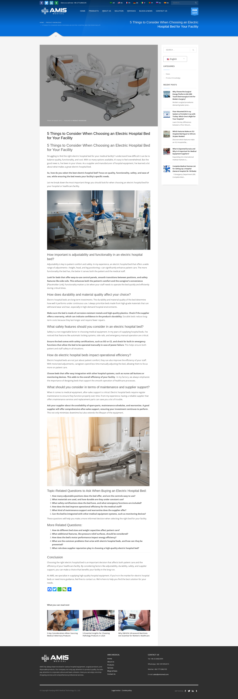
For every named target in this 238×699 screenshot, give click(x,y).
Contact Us (111, 674)
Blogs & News (112, 671)
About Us (110, 662)
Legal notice (116, 690)
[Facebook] (41, 3)
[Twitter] (46, 3)
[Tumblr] (56, 3)
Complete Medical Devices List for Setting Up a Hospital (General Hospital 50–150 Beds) (184, 168)
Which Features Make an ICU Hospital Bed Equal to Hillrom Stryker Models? (184, 133)
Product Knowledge (79, 120)
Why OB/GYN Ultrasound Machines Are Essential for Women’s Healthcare (133, 634)
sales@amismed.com (161, 674)
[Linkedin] (51, 3)
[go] (196, 3)
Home (109, 658)
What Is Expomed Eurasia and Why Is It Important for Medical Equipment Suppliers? (184, 151)
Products (110, 665)
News (168, 74)
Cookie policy (127, 690)
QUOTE (194, 11)
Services (110, 668)
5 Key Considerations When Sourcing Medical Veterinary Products (62, 634)
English (173, 59)
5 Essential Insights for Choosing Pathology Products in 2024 (96, 634)
